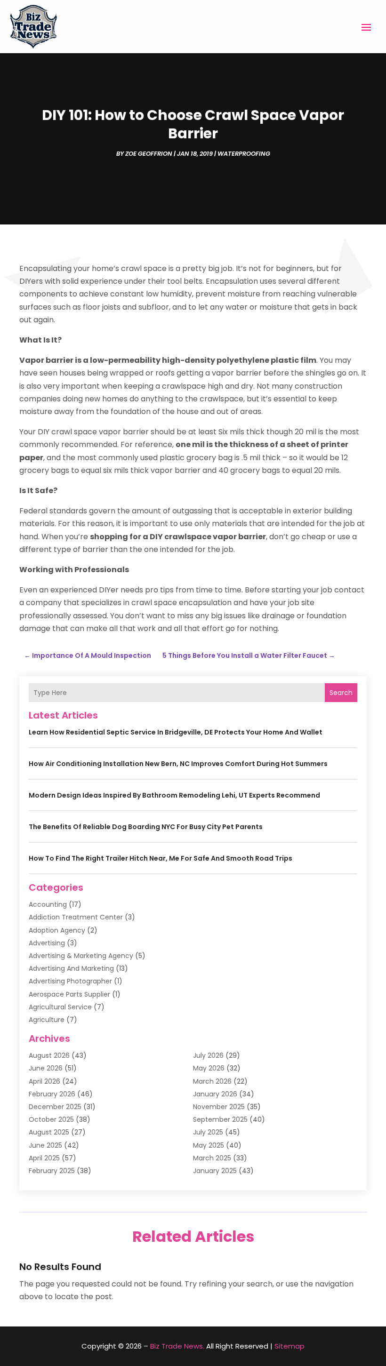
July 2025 (208, 1132)
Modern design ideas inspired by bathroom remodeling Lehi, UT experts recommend (174, 795)
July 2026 (208, 1055)
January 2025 (215, 1170)
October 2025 (51, 1119)
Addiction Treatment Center (76, 917)
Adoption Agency (57, 930)
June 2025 (45, 1145)
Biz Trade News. (177, 1346)
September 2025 (220, 1119)
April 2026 (44, 1081)
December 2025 (55, 1106)
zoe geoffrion (148, 153)
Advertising (47, 943)
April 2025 (44, 1158)
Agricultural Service (60, 1007)
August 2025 (49, 1132)
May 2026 (209, 1068)
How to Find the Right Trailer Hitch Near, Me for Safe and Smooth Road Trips (160, 858)
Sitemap (289, 1346)
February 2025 (52, 1170)
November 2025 (219, 1106)
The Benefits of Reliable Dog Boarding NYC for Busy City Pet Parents (146, 826)
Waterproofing (243, 153)
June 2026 (46, 1068)
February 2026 (52, 1094)
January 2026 (215, 1094)
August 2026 (49, 1055)
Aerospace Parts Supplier (69, 994)
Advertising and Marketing (71, 968)
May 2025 (208, 1145)
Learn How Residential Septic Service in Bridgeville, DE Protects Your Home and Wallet (175, 732)
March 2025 (212, 1158)
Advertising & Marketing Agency (81, 955)
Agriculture (46, 1019)
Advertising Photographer (70, 981)
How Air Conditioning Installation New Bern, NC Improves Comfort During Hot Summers (178, 763)
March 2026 (212, 1081)
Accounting (48, 904)
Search (341, 692)
